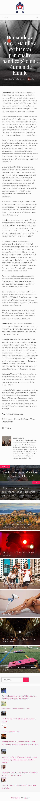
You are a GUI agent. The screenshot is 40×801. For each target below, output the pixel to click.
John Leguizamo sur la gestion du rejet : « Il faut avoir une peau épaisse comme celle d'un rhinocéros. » (20, 744)
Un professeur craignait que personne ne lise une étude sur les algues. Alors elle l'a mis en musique (19, 492)
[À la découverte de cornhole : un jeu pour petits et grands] (20, 672)
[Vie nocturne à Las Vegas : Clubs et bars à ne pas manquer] (20, 557)
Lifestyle (8, 428)
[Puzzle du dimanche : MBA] (3, 727)
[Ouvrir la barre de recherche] (37, 17)
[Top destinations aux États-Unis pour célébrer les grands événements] (20, 588)
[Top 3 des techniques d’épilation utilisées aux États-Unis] (20, 616)
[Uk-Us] (20, 7)
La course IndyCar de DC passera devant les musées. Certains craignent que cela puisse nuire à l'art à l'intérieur (19, 760)
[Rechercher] (26, 679)
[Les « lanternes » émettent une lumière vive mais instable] (3, 714)
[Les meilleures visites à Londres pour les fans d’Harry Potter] (20, 644)
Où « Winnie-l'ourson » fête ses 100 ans (15, 709)
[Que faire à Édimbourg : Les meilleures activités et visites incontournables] (20, 529)
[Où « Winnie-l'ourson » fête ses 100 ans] (3, 704)
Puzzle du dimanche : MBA (10, 732)
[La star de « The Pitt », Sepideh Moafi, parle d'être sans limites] (3, 781)
